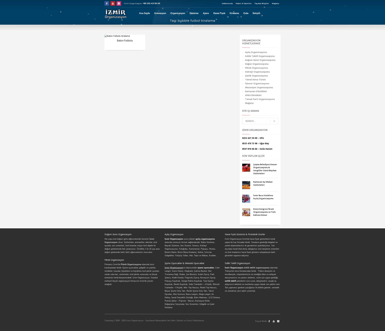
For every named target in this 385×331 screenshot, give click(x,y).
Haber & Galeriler (244, 3)
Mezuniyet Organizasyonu (259, 87)
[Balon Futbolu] (117, 36)
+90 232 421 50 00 (151, 3)
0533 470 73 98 (249, 143)
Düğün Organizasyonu (257, 63)
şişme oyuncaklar (206, 268)
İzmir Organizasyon (174, 239)
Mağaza (275, 3)
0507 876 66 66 (249, 148)
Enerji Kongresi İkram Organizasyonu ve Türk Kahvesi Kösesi (264, 212)
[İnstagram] (119, 3)
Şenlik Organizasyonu (256, 75)
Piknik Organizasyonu (256, 67)
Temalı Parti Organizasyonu (260, 99)
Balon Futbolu (125, 40)
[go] (274, 121)
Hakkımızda (227, 3)
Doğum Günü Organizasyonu (260, 60)
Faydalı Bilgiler (262, 3)
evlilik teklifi (230, 281)
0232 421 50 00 (249, 138)
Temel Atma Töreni (255, 79)
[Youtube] (113, 3)
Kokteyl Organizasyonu (257, 71)
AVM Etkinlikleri (253, 95)
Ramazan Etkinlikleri (256, 91)
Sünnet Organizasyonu (257, 83)
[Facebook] (107, 3)
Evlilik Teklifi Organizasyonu (260, 56)
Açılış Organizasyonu (256, 52)
